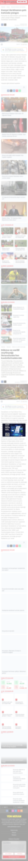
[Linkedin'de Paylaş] (14, 91)
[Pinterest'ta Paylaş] (17, 91)
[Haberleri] (8, 44)
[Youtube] (18, 811)
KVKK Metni (19, 853)
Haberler (3, 7)
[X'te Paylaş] (5, 25)
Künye (14, 832)
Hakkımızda (14, 830)
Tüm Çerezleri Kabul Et (14, 856)
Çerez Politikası (8, 853)
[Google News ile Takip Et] (23, 44)
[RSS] (21, 811)
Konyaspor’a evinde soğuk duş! (17, 1)
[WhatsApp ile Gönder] (20, 91)
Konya (8, 7)
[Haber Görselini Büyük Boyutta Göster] (14, 35)
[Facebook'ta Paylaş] (2, 25)
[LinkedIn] (16, 811)
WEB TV (6, 807)
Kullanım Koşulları (14, 839)
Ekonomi (9, 347)
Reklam (14, 835)
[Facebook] (7, 811)
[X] (10, 811)
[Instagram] (13, 811)
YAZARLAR (19, 807)
